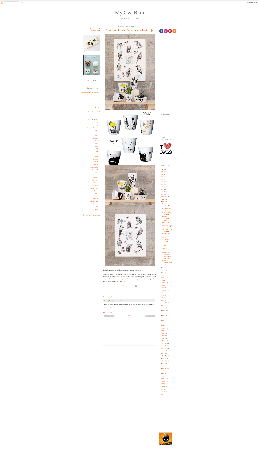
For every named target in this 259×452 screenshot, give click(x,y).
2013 (162, 192)
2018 (162, 179)
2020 (162, 174)
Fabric (96, 151)
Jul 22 (164, 313)
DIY (97, 148)
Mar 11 (164, 361)
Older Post (150, 316)
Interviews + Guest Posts (92, 169)
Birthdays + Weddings (92, 127)
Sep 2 (163, 298)
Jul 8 (163, 318)
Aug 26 (164, 300)
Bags (97, 125)
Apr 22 (164, 345)
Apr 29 (164, 343)
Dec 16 (164, 196)
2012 (162, 194)
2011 (162, 389)
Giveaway (95, 159)
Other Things (95, 180)
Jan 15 (164, 381)
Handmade (95, 162)
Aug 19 (164, 303)
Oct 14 (164, 282)
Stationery (95, 204)
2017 (162, 181)
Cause (96, 133)
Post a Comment (107, 312)
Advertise (93, 30)
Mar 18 (164, 358)
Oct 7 (163, 285)
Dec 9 (163, 199)
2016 (162, 184)
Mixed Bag (95, 177)
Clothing (96, 135)
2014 (162, 189)
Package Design (94, 188)
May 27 (164, 333)
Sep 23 (164, 290)
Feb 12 (164, 371)
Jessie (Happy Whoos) (111, 301)
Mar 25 (164, 356)
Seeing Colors (94, 196)
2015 (162, 187)
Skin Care (95, 198)
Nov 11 (164, 272)
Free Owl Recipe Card (94, 98)
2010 (162, 392)
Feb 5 (163, 373)
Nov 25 (164, 267)
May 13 (164, 338)
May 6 (164, 340)
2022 (162, 169)
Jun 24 (164, 323)
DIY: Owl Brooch (95, 102)
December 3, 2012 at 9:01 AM (111, 308)
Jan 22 (164, 378)
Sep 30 (164, 287)
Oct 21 (164, 280)
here (141, 270)
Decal (96, 143)
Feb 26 (164, 366)
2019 (162, 176)
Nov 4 (164, 275)
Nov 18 (164, 270)
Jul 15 (164, 315)
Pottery (96, 193)
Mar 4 (164, 363)
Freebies (96, 156)
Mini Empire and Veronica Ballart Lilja (129, 30)
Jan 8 (163, 383)
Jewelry (96, 172)
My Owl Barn (129, 12)
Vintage (96, 209)
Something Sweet (94, 201)
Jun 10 (164, 328)
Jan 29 (164, 376)
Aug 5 (164, 308)
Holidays (96, 164)
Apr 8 (163, 351)
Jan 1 (163, 386)
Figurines (96, 154)
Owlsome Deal (94, 185)
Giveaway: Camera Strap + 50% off (91, 112)
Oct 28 (164, 277)
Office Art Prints (166, 222)
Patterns (96, 190)
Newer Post (109, 316)
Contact (98, 30)
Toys (97, 206)
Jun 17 (164, 325)
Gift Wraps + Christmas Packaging (165, 239)
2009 (162, 394)
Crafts (96, 141)
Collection (95, 138)
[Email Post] (136, 286)
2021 (162, 171)
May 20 (164, 335)
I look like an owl (94, 167)
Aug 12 (164, 305)
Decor (96, 146)
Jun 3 (163, 330)
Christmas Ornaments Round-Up (165, 218)
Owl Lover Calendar (93, 183)
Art (97, 122)
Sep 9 (163, 295)
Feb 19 (164, 368)
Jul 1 (163, 320)
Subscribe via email (95, 28)
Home (128, 315)
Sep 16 (164, 292)
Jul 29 (164, 310)
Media (96, 175)
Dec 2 (163, 201)
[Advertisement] (129, 325)
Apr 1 (163, 353)
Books (96, 130)
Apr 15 (164, 348)
